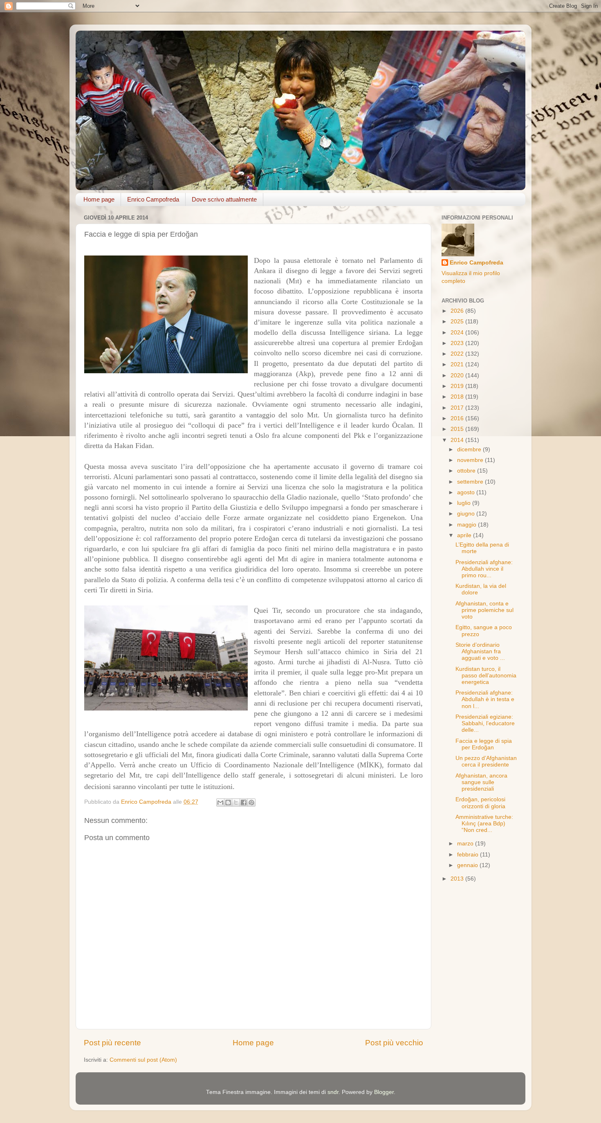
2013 (458, 879)
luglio (464, 503)
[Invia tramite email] (220, 802)
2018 (458, 397)
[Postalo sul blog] (228, 802)
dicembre (470, 449)
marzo (466, 844)
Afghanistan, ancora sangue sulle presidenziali (481, 782)
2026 (458, 311)
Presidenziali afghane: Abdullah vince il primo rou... (484, 568)
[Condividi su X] (236, 802)
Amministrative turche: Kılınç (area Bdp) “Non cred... (484, 823)
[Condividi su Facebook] (244, 802)
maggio (467, 525)
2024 (458, 333)
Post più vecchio (394, 1042)
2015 (458, 429)
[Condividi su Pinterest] (251, 802)
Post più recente (112, 1042)
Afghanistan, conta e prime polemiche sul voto (484, 610)
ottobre (467, 471)
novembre (471, 460)
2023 (458, 343)
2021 (458, 364)
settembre (471, 482)
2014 (458, 440)
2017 (458, 408)
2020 (458, 375)
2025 (458, 321)
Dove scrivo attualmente (224, 199)
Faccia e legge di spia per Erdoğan (483, 744)
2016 (458, 418)
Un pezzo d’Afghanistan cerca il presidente (486, 761)
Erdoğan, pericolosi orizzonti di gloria (480, 802)
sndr (333, 1092)
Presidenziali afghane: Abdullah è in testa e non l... (484, 699)
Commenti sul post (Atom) (143, 1060)
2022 (458, 354)
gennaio (468, 865)
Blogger (384, 1092)
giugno (466, 514)
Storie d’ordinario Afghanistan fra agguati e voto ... (480, 651)
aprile (465, 535)
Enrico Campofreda (153, 199)
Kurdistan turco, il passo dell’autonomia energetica (485, 675)
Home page (98, 199)
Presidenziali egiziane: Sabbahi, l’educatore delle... (485, 723)
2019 (458, 386)
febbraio (468, 855)
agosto (466, 492)
